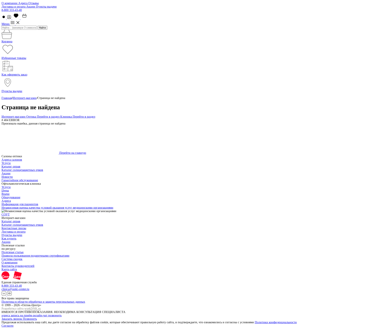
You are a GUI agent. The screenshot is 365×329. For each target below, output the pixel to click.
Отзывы (33, 3)
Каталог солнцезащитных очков (22, 170)
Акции (31, 6)
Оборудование (11, 197)
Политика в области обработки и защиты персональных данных (43, 301)
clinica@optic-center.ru (15, 289)
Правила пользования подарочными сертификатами (35, 255)
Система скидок (12, 259)
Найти (42, 27)
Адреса (23, 3)
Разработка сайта (21, 308)
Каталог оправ (11, 166)
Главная (7, 98)
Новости (7, 176)
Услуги (6, 163)
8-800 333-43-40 (12, 10)
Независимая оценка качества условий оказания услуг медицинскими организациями (57, 207)
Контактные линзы (14, 228)
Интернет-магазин (24, 98)
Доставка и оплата (14, 6)
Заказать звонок (12, 318)
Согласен (7, 325)
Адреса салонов (12, 159)
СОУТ (6, 214)
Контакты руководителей (18, 266)
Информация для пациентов (20, 204)
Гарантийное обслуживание (20, 180)
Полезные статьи (13, 252)
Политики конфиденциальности (276, 322)
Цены (5, 190)
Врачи (6, 194)
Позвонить (30, 318)
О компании (10, 3)
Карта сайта (9, 269)
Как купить (9, 238)
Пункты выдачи (46, 6)
